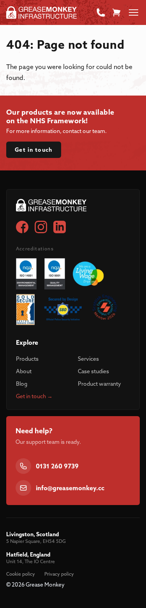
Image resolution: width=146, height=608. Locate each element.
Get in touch (34, 149)
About (24, 371)
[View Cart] (116, 12)
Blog (21, 383)
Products (27, 358)
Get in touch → (34, 396)
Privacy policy (59, 574)
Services (88, 358)
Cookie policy (20, 574)
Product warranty (99, 383)
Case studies (93, 371)
